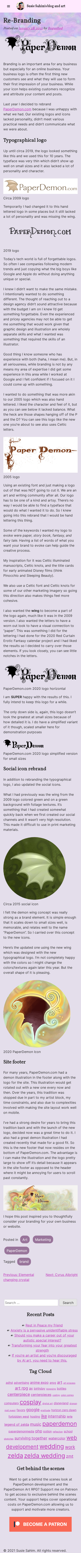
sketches (9, 1438)
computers (11, 1403)
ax (31, 1388)
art (59, 1382)
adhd (9, 1382)
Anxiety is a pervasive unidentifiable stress (44, 1330)
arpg (53, 1382)
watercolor (56, 1438)
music (35, 1424)
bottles (61, 1388)
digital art (47, 1403)
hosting (35, 1416)
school (68, 1431)
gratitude (45, 1410)
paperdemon (59, 1423)
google (32, 1409)
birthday (39, 1388)
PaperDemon (17, 1251)
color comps (67, 1395)
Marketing (43, 1239)
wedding (51, 1446)
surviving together (31, 1438)
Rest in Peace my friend (44, 1325)
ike (44, 1416)
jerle (69, 1416)
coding (56, 1395)
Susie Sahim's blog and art (46, 6)
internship (57, 1416)
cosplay (30, 1402)
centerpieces (41, 1395)
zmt (69, 1456)
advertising (21, 1382)
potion (47, 1431)
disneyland (61, 1403)
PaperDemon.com (17, 109)
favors (21, 1410)
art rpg (21, 1388)
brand (24, 1261)
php (38, 1431)
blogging (51, 1389)
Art (24, 1239)
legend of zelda (16, 1424)
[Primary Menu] (8, 6)
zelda (15, 1455)
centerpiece (18, 1394)
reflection (58, 1431)
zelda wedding (44, 1455)
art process (69, 1383)
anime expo (39, 1382)
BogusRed (55, 28)
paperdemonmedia (21, 1431)
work (70, 1447)
